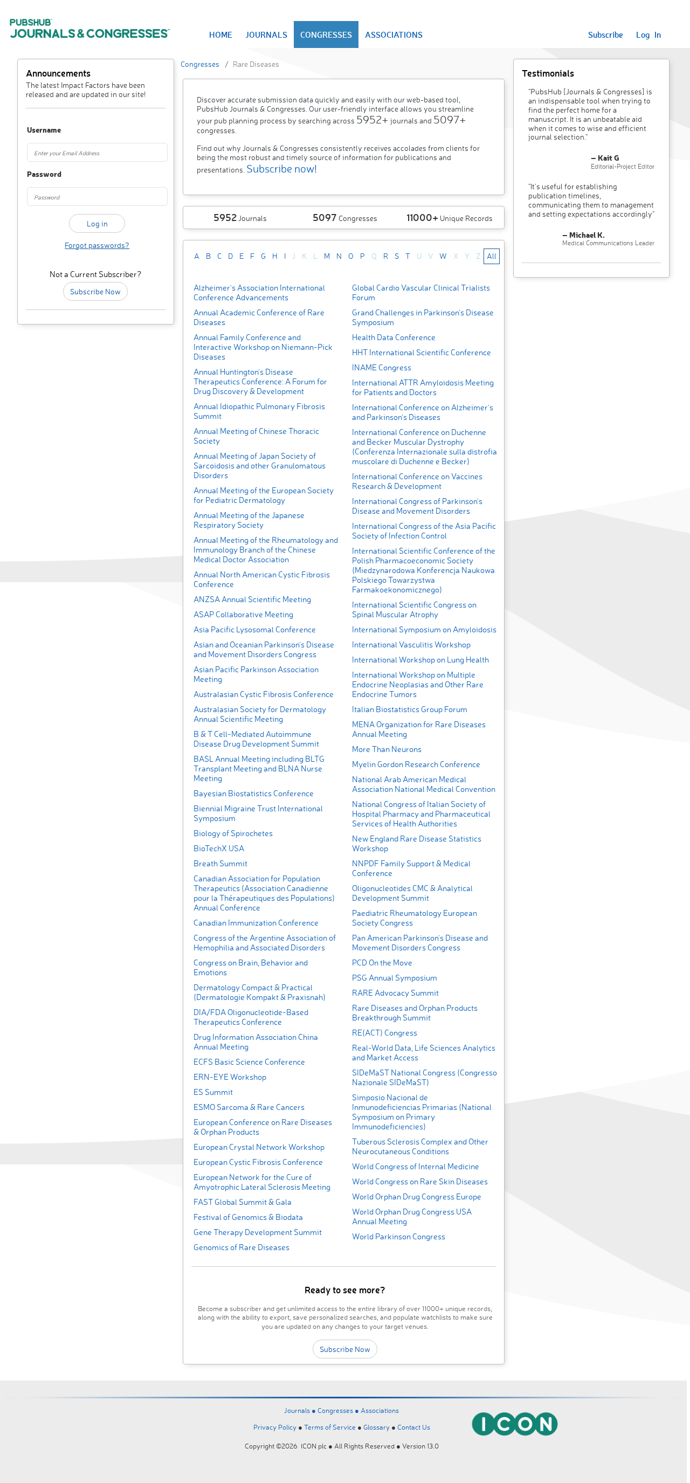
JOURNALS (266, 34)
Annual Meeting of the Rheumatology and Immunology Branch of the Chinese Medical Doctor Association (266, 549)
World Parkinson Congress (398, 1236)
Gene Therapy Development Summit (258, 1232)
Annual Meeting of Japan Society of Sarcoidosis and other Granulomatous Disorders (260, 465)
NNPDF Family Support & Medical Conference (411, 868)
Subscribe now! (281, 168)
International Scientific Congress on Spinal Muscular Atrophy (414, 609)
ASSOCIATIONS (394, 34)
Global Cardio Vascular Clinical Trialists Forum (421, 292)
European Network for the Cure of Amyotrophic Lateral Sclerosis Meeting (262, 1182)
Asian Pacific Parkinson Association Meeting (256, 674)
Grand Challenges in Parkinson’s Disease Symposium (423, 317)
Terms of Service (330, 1427)
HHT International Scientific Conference (421, 352)
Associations (380, 1410)
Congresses (200, 63)
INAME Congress (381, 367)
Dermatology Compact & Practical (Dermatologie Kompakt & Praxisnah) (260, 992)
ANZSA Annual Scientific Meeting (252, 599)
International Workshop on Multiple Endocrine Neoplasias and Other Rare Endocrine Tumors (418, 684)
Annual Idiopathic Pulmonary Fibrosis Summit (259, 411)
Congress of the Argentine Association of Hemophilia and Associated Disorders (265, 943)
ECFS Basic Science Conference (249, 1062)
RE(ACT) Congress (384, 1032)
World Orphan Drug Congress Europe (416, 1196)
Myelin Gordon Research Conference (416, 764)
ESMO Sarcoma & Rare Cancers (249, 1107)
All (491, 255)
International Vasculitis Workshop (411, 644)
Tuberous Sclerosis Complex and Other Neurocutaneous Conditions (420, 1146)
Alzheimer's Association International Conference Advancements (259, 292)
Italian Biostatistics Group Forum (409, 709)
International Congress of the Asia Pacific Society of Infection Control (424, 531)
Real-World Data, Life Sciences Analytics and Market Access (423, 1053)
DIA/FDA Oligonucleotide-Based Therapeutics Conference (251, 1017)
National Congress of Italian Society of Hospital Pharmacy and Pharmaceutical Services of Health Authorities (421, 814)
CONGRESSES (326, 34)
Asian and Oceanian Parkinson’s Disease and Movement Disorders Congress (264, 649)
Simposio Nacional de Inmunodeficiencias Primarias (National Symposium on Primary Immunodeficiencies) (422, 1112)
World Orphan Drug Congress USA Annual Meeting (412, 1216)
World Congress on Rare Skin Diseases (420, 1181)
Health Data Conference (394, 337)
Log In (648, 34)
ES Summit (213, 1092)
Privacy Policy (274, 1427)
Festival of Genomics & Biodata (248, 1217)
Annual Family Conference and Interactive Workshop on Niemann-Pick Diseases (263, 347)
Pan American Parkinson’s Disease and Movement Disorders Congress (420, 943)
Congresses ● (339, 1410)
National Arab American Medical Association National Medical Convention (423, 784)
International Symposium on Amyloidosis (424, 629)
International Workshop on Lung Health (420, 659)
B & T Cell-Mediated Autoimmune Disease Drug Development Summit (256, 739)
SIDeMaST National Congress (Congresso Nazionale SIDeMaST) (424, 1077)
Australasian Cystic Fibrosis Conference (264, 694)
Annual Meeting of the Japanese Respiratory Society (249, 520)
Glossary (376, 1427)
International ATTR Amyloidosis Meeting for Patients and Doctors (423, 387)
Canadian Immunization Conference (256, 923)
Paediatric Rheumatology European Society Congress (414, 918)
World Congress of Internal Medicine (415, 1166)
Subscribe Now (95, 291)
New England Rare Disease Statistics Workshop (416, 843)
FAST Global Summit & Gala (243, 1202)
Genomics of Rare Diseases (241, 1247)
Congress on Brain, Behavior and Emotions (251, 967)
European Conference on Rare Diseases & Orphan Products (263, 1127)
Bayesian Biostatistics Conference (254, 793)
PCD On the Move (382, 962)
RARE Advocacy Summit (395, 993)
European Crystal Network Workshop (259, 1147)
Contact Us (413, 1427)
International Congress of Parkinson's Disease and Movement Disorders (417, 506)
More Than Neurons (387, 749)
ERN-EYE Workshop (230, 1077)
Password (37, 174)
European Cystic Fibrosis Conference (258, 1162)
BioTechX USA (219, 848)
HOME (220, 34)
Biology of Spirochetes (233, 833)
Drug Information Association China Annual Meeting (256, 1042)
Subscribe (605, 34)
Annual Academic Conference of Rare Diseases (259, 317)
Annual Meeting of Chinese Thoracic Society (256, 436)
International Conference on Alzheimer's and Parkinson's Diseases (422, 412)
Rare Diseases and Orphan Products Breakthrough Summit (415, 1013)
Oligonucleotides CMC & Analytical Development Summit (412, 893)
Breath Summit (220, 863)
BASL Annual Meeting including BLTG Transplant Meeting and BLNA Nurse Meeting (259, 768)
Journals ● (301, 1410)
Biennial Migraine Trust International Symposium (258, 813)
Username (37, 130)
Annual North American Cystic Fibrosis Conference (262, 579)
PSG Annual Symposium (394, 977)
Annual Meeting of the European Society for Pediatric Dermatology (264, 495)
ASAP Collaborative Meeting (243, 614)
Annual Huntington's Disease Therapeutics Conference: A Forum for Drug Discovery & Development (260, 381)
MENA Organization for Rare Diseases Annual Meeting (419, 729)
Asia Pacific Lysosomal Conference (255, 629)
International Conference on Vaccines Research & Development (417, 481)
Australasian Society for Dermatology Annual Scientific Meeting (260, 714)
